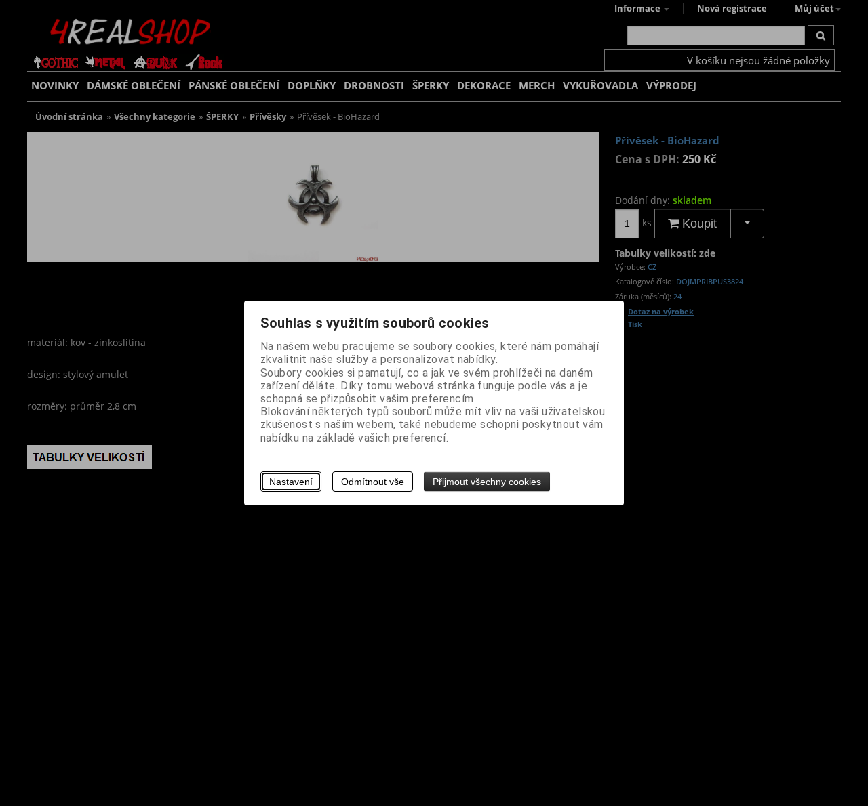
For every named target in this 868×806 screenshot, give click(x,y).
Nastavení (291, 481)
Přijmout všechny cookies (487, 481)
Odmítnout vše (372, 481)
